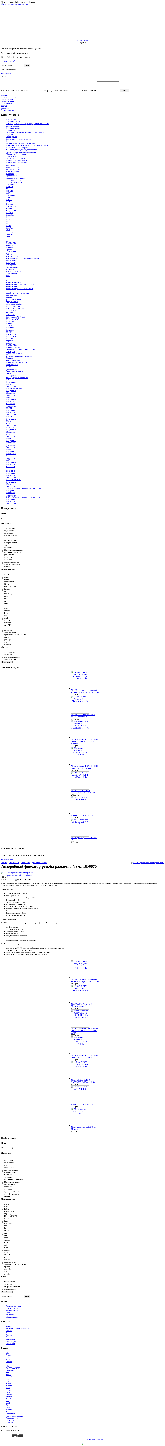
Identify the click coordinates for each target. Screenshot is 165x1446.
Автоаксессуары (13, 121)
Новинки (10, 328)
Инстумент (10, 1339)
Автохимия (11, 252)
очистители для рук (14, 282)
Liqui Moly (10, 1377)
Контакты (5, 108)
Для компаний (7, 99)
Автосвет (10, 184)
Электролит (11, 375)
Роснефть (10, 1420)
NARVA (9, 187)
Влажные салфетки (14, 128)
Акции (4, 106)
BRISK (9, 200)
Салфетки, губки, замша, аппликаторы (22, 150)
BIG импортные (13, 380)
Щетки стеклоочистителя (16, 161)
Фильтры (9, 1333)
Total (8, 237)
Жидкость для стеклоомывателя (19, 356)
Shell (8, 230)
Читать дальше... (7, 859)
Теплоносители (12, 369)
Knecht (9, 417)
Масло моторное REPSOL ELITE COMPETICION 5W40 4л (84, 767)
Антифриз (10, 352)
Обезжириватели (13, 360)
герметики (10, 269)
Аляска (9, 343)
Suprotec (9, 234)
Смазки (9, 1331)
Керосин (9, 358)
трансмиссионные (13, 180)
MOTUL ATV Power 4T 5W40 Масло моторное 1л (83, 716)
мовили (9, 280)
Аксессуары (11, 1341)
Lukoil (8, 217)
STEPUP (9, 232)
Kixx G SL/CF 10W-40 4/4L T (83, 815)
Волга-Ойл (10, 1414)
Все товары (11, 119)
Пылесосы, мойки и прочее (17, 148)
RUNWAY (10, 339)
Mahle (8, 438)
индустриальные (13, 169)
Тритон (9, 250)
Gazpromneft (11, 210)
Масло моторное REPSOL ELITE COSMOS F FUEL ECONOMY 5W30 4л (84, 741)
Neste (8, 226)
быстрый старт (12, 267)
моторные (10, 174)
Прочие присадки (13, 347)
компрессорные (12, 171)
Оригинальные (12, 1418)
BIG (7, 1353)
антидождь (10, 263)
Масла (8, 1326)
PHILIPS (9, 191)
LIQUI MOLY (12, 336)
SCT (8, 193)
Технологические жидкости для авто (21, 349)
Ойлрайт (10, 245)
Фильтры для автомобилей (17, 378)
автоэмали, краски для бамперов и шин (22, 258)
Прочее (9, 323)
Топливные (11, 386)
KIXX (8, 1372)
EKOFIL (9, 1357)
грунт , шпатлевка (13, 271)
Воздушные (11, 382)
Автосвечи (10, 195)
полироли (10, 291)
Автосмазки (11, 206)
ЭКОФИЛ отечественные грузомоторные (23, 488)
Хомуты (9, 326)
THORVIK (10, 315)
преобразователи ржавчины (17, 293)
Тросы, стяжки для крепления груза (21, 152)
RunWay (9, 228)
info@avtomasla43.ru (9, 61)
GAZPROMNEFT (13, 1368)
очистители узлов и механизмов (19, 289)
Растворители (12, 365)
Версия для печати (156, 863)
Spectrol (9, 1405)
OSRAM (9, 189)
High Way (10, 1370)
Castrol (9, 208)
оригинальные (12, 176)
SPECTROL (11, 471)
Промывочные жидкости (16, 362)
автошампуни (12, 256)
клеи (8, 276)
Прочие (9, 247)
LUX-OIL (10, 428)
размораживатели (13, 299)
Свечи (8, 1337)
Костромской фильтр (14, 1416)
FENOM (9, 332)
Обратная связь (7, 110)
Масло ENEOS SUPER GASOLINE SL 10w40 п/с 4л (83, 792)
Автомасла (10, 165)
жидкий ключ (12, 273)
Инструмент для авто (15, 308)
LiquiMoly (10, 215)
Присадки (10, 330)
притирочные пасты (14, 295)
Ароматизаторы (12, 126)
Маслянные (11, 402)
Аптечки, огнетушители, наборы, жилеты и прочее (27, 124)
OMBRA (10, 313)
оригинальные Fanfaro (15, 178)
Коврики (10, 141)
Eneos (8, 1359)
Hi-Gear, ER (11, 334)
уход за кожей (12, 302)
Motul (8, 224)
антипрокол (11, 265)
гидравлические (13, 167)
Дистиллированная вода (16, 354)
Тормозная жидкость (14, 371)
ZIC (7, 239)
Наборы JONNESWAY (15, 317)
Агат (8, 241)
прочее (9, 297)
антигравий (11, 260)
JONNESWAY (12, 310)
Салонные (10, 404)
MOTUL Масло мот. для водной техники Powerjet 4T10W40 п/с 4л (85, 691)
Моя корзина (82, 40)
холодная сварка (13, 306)
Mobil (8, 221)
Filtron (8, 397)
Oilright (9, 1394)
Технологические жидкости (17, 1328)
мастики (9, 278)
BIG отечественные (14, 388)
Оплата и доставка (8, 97)
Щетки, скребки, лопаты (16, 163)
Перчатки (10, 321)
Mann (8, 449)
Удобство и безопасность (16, 154)
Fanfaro (9, 1362)
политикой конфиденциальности (94, 1439)
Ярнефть (9, 1422)
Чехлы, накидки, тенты (15, 158)
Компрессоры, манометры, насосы (20, 143)
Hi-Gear (9, 213)
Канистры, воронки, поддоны (18, 139)
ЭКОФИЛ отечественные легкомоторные (23, 497)
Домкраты (10, 130)
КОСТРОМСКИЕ (13, 480)
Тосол (8, 373)
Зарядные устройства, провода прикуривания (25, 132)
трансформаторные (14, 182)
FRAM (9, 408)
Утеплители (11, 156)
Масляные (10, 384)
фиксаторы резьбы (14, 304)
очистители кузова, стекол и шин (20, 284)
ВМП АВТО (11, 243)
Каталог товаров (8, 101)
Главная (4, 95)
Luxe (8, 219)
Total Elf (9, 1409)
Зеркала (9, 135)
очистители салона (14, 286)
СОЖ (8, 367)
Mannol (9, 1385)
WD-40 (9, 254)
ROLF (8, 1399)
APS (8, 197)
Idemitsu (9, 1396)
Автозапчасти (6, 104)
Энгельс (9, 204)
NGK (8, 202)
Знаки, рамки (11, 137)
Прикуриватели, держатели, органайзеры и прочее (27, 145)
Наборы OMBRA (13, 319)
